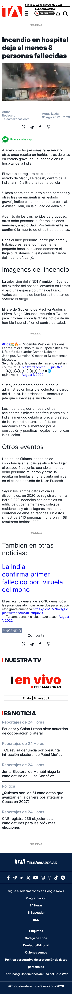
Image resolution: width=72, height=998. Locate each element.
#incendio (12, 631)
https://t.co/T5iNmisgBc (50, 609)
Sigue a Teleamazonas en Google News (36, 891)
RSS (36, 920)
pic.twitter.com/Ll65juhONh (42, 367)
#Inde (6, 344)
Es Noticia (20, 713)
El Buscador (36, 912)
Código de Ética (36, 938)
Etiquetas (36, 931)
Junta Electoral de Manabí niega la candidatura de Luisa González (31, 773)
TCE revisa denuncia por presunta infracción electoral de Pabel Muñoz (32, 752)
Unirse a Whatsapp (21, 139)
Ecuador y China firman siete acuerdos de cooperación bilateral (35, 731)
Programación (36, 898)
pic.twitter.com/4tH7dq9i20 (22, 613)
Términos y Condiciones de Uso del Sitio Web (36, 974)
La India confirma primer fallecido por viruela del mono (32, 578)
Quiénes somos (36, 952)
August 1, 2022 (33, 375)
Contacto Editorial (36, 945)
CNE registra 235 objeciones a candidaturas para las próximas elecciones (28, 822)
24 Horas (36, 905)
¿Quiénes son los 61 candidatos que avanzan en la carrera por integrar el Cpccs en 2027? (32, 797)
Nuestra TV (22, 660)
